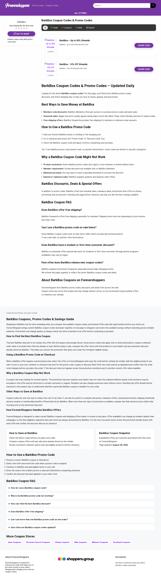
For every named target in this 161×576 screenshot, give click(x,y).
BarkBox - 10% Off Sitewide (73, 64)
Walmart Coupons (100, 542)
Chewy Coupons (62, 542)
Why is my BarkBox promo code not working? (32, 496)
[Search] (153, 5)
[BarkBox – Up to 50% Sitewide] (50, 43)
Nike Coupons (80, 542)
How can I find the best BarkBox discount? (31, 504)
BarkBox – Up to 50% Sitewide (74, 40)
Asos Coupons (14, 542)
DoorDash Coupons (121, 542)
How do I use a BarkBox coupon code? (29, 488)
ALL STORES (80, 13)
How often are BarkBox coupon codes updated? (33, 527)
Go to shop (22, 34)
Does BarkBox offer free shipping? (27, 511)
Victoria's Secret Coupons (38, 542)
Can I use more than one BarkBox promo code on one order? (39, 519)
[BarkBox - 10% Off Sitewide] (50, 67)
